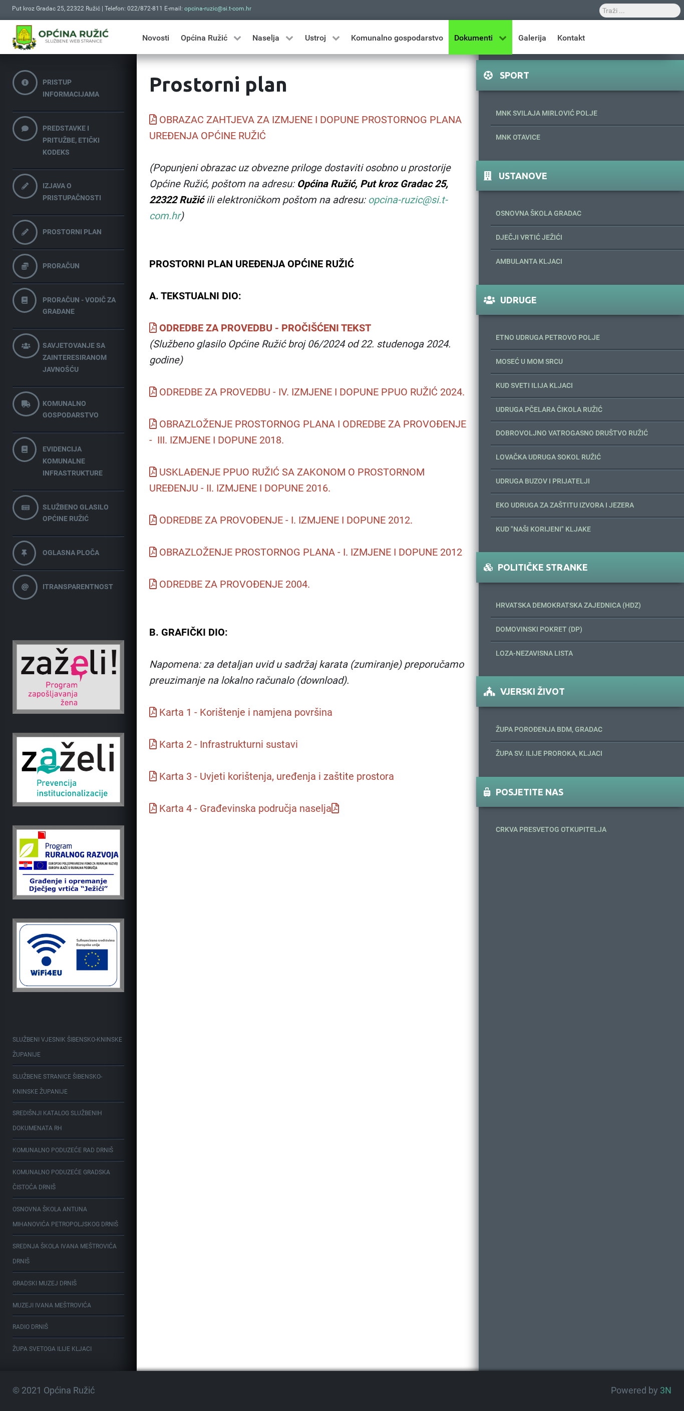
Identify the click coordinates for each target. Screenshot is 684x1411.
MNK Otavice (518, 137)
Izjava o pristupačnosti (72, 192)
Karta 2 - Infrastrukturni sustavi (228, 744)
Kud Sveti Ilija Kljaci (534, 385)
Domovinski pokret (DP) (539, 629)
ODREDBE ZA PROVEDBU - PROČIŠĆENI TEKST (265, 328)
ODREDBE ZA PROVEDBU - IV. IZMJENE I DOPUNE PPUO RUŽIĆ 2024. (312, 392)
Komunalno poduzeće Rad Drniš (63, 1150)
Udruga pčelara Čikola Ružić (549, 409)
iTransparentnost (78, 587)
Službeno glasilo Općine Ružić (76, 513)
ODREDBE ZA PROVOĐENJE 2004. (234, 584)
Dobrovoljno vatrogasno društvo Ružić (572, 433)
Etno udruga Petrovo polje (548, 337)
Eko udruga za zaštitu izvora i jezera (565, 505)
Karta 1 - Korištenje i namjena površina (245, 712)
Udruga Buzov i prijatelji (543, 481)
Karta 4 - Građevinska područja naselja (245, 808)
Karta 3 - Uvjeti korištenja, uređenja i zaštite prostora (276, 776)
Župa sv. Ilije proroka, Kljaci (549, 753)
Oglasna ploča (71, 553)
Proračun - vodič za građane (79, 306)
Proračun (61, 266)
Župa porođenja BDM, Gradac (549, 729)
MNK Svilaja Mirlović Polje (546, 113)
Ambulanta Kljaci (529, 261)
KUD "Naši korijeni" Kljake (543, 529)
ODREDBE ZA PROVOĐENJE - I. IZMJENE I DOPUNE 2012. (286, 520)
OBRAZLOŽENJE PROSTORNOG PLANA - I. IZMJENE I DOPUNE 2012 (310, 552)
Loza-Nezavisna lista (534, 653)
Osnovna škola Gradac (538, 213)
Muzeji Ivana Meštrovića (52, 1305)
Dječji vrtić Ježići (529, 237)
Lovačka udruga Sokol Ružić (548, 457)
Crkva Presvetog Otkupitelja (551, 829)
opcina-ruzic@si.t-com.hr (217, 8)
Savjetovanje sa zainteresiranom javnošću (75, 357)
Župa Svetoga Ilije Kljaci (52, 1348)
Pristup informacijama (71, 88)
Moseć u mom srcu (529, 361)
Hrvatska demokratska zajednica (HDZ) (568, 605)
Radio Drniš (30, 1326)
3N (665, 1390)
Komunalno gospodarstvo (71, 409)
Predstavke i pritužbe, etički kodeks (71, 140)
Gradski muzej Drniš (45, 1283)
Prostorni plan (72, 232)
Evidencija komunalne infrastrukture (73, 461)
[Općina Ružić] (61, 37)
